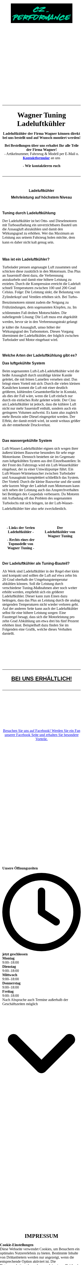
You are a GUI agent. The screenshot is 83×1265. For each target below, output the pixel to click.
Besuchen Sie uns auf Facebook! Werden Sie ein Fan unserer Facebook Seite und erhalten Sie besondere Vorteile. (41, 735)
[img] (41, 11)
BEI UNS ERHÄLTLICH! (41, 678)
